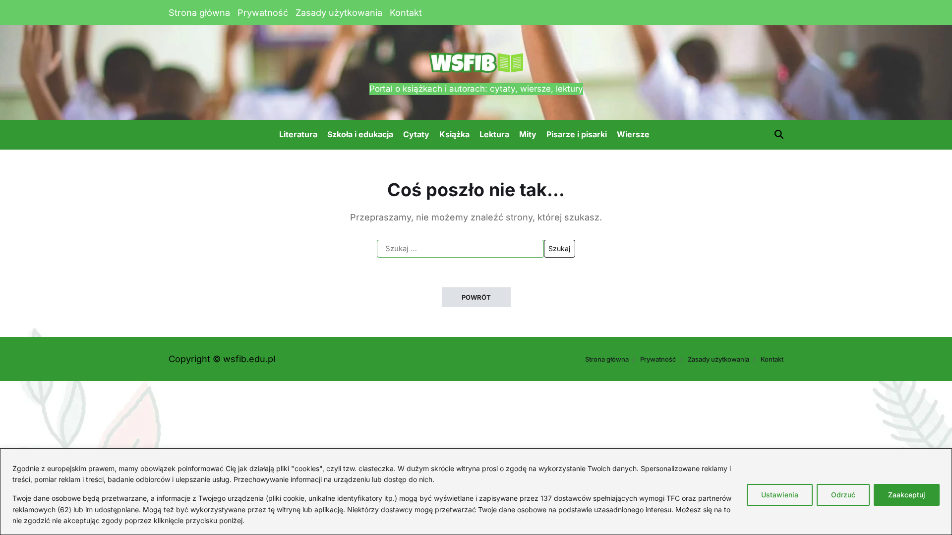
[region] (476, 491)
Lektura (494, 134)
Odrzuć (843, 494)
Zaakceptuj (906, 494)
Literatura (298, 134)
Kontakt (406, 12)
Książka (454, 134)
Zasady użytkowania (339, 12)
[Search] (778, 134)
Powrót (476, 297)
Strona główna (199, 12)
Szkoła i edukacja (360, 134)
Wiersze (633, 134)
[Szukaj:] (460, 249)
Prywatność (263, 12)
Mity (527, 134)
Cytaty (416, 134)
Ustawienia (779, 494)
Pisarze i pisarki (576, 134)
